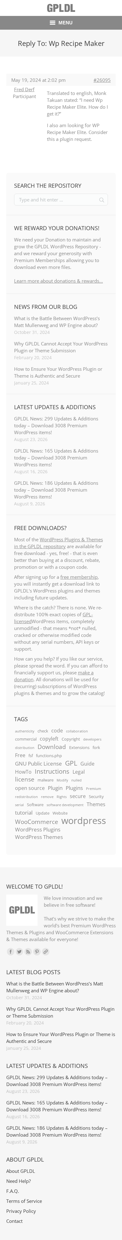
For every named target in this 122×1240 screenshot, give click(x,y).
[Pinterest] (37, 951)
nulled (76, 780)
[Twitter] (19, 951)
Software (35, 804)
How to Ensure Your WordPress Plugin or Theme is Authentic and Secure (58, 372)
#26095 (102, 80)
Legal (79, 771)
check (43, 731)
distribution (24, 748)
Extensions (79, 747)
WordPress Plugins (37, 829)
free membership (79, 577)
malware (45, 780)
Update (42, 813)
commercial (26, 739)
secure (78, 796)
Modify (62, 780)
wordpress (83, 820)
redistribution (26, 797)
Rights (62, 797)
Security (96, 796)
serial (19, 805)
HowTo (23, 771)
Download (52, 746)
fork (96, 747)
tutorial (24, 812)
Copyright (71, 739)
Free (20, 755)
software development (65, 805)
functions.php (49, 755)
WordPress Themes (39, 836)
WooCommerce (36, 821)
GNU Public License (38, 763)
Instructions (52, 771)
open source (30, 788)
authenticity (24, 731)
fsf (30, 755)
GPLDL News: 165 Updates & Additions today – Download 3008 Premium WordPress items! (56, 458)
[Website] (45, 951)
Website (60, 813)
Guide (87, 763)
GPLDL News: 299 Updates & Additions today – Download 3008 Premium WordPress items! (56, 425)
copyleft (49, 738)
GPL (71, 763)
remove (47, 797)
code (57, 730)
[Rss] (28, 951)
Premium (93, 788)
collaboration (77, 731)
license (24, 779)
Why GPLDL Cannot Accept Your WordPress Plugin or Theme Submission (61, 347)
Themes (96, 804)
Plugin (55, 787)
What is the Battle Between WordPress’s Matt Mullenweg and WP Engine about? (57, 321)
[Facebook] (10, 951)
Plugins (74, 787)
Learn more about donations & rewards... (58, 281)
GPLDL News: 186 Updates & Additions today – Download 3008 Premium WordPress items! (56, 490)
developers (92, 739)
